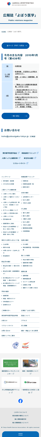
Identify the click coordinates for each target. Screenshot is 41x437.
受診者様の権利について (20, 415)
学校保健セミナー (8, 301)
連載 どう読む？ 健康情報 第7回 (26, 78)
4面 (7, 96)
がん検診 (24, 209)
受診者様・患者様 (8, 181)
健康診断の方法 (27, 266)
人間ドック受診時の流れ (10, 213)
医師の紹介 (26, 187)
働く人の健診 (25, 255)
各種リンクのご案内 (8, 335)
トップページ (6, 177)
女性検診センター (28, 197)
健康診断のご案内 (8, 223)
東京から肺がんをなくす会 (10, 240)
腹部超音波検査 (27, 228)
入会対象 (6, 244)
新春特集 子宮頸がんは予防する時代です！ (26, 73)
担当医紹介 (6, 256)
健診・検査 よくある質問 (29, 331)
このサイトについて (20, 412)
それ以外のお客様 (8, 184)
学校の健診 (5, 291)
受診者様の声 (7, 219)
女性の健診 (25, 193)
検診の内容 (6, 247)
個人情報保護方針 (20, 419)
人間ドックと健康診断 (10, 158)
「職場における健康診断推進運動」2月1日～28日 (26, 86)
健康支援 (24, 271)
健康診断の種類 (27, 263)
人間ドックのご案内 (9, 194)
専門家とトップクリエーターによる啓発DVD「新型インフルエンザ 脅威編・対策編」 (26, 105)
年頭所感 (18, 66)
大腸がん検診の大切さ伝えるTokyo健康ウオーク (26, 98)
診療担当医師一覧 (28, 184)
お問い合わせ (6, 331)
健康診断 (6, 295)
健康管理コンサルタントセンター (10, 372)
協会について (25, 315)
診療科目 (25, 181)
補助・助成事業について (30, 371)
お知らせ (4, 320)
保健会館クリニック (29, 153)
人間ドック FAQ (8, 216)
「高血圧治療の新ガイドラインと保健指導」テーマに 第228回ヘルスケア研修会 (26, 92)
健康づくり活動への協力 (30, 288)
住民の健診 (25, 240)
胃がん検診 (26, 213)
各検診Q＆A (7, 304)
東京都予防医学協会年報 (10, 315)
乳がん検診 (26, 200)
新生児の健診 (29, 158)
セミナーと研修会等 (29, 282)
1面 (7, 66)
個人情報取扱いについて (20, 422)
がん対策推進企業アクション (10, 391)
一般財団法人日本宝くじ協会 (30, 391)
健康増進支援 (27, 278)
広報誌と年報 (27, 285)
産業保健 (25, 275)
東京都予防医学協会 (10, 153)
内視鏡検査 (26, 231)
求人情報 (24, 325)
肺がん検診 (26, 216)
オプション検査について (10, 210)
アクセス (24, 320)
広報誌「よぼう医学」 (28, 310)
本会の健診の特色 (28, 259)
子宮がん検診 (27, 203)
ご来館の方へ (6, 310)
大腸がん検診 (27, 219)
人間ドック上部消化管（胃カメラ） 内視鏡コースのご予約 (11, 205)
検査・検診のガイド (9, 298)
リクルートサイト (19, 163)
